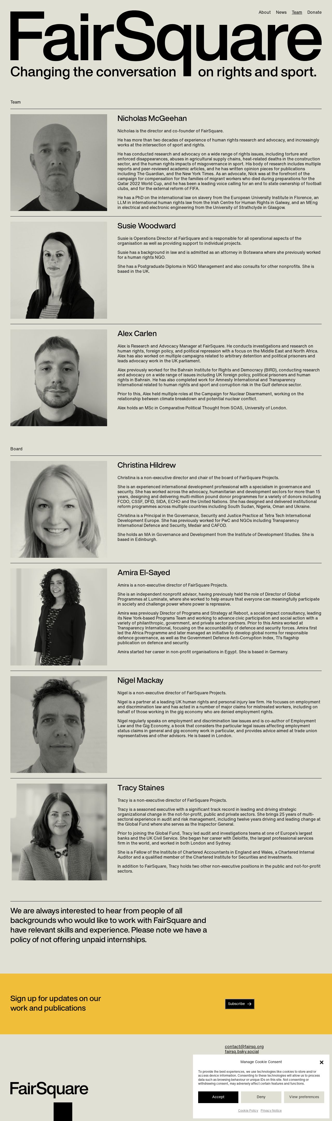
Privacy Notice (271, 1110)
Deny (261, 1097)
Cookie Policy (248, 1110)
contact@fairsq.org (244, 1047)
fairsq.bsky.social (242, 1052)
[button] (321, 1062)
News (281, 13)
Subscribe (236, 1004)
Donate (314, 13)
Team (297, 13)
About (265, 13)
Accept (218, 1097)
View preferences (304, 1097)
